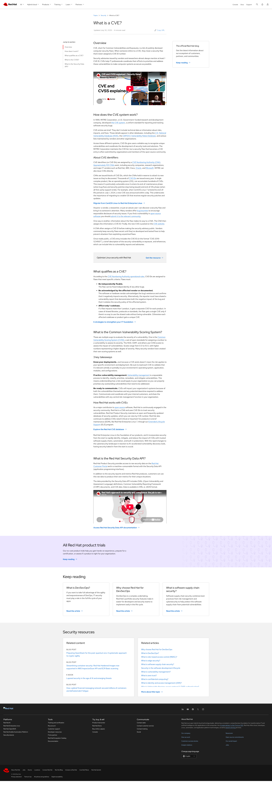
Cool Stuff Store (84, 770)
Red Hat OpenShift (9, 729)
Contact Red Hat (47, 770)
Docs (242, 5)
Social (139, 732)
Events (30, 770)
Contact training (142, 729)
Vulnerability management (139, 375)
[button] (159, 30)
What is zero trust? (149, 675)
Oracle (138, 168)
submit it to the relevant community (125, 216)
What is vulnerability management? (156, 672)
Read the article (73, 611)
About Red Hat (15, 770)
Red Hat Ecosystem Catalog (57, 738)
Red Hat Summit (96, 770)
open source (120, 407)
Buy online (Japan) (98, 729)
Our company (185, 733)
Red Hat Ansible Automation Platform (15, 732)
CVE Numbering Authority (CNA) (146, 162)
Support (249, 5)
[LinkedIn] (182, 710)
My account (52, 726)
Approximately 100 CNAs (104, 165)
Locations (37, 770)
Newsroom (229, 733)
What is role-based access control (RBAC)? (159, 657)
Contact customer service (145, 726)
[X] (198, 710)
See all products (8, 735)
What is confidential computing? (154, 679)
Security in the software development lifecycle (160, 668)
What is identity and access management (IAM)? (161, 683)
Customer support (54, 729)
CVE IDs (132, 178)
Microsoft (150, 168)
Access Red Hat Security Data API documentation (115, 527)
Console (235, 5)
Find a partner (52, 735)
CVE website (158, 224)
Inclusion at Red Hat (71, 770)
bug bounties (142, 210)
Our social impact (231, 741)
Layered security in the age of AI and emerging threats (89, 678)
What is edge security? (150, 660)
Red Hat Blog (59, 770)
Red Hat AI (6, 723)
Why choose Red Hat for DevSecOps (156, 649)
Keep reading (182, 62)
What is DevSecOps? (150, 653)
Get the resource (153, 258)
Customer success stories (189, 741)
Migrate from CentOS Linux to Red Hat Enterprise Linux (117, 203)
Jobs (227, 745)
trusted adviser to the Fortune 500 (231, 725)
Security (103, 15)
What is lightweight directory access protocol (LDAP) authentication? (170, 686)
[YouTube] (187, 710)
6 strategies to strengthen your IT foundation (113, 322)
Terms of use (28, 777)
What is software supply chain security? (157, 664)
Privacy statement (16, 777)
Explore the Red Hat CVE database (108, 429)
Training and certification (56, 723)
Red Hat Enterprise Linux (11, 726)
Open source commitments (235, 737)
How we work (185, 737)
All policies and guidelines (41, 777)
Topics (95, 15)
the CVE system (118, 122)
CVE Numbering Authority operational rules (126, 276)
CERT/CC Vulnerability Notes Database (139, 136)
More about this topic (150, 692)
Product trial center (98, 723)
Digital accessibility (57, 777)
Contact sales (141, 723)
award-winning (230, 728)
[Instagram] (203, 710)
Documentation (53, 741)
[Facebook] (193, 710)
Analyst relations (186, 745)
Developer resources (55, 732)
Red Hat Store (97, 726)
